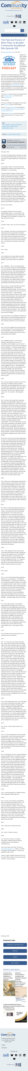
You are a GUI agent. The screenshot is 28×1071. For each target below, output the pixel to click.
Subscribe (4, 1047)
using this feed (7, 97)
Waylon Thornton (10, 113)
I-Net (3, 124)
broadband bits (5, 128)
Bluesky (12, 22)
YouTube (14, 26)
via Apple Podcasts (9, 95)
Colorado (9, 134)
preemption (7, 124)
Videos (15, 957)
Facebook (16, 22)
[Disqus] (14, 879)
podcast (4, 126)
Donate (6, 22)
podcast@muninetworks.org (7, 848)
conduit (11, 126)
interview (16, 126)
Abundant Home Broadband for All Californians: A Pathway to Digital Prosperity (7, 976)
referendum (19, 124)
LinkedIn (24, 22)
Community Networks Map (15, 944)
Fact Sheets (15, 963)
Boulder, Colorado (16, 134)
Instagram (20, 22)
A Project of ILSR (11, 16)
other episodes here (10, 107)
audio (8, 126)
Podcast (15, 950)
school (11, 128)
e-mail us (6, 104)
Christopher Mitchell (7, 52)
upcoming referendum (16, 84)
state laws (13, 124)
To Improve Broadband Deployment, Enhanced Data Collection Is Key (9, 1006)
